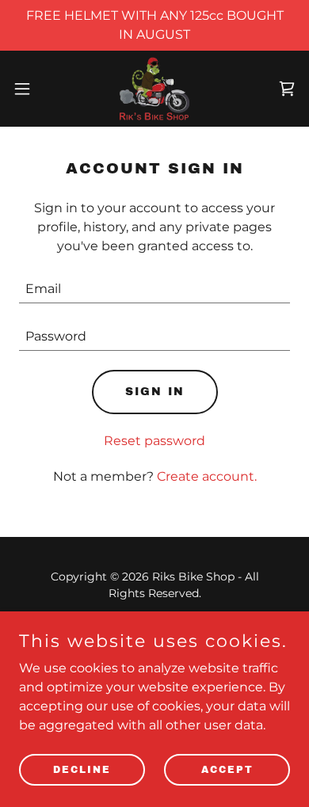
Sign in (155, 392)
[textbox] (154, 289)
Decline (82, 769)
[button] (28, 89)
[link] (154, 88)
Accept (227, 769)
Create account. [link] (207, 476)
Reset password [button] (154, 440)
